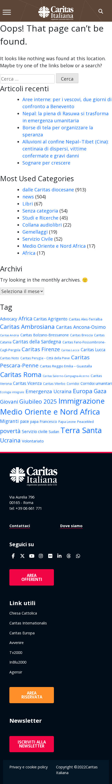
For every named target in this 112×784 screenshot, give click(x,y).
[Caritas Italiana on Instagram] (41, 556)
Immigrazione (81, 401)
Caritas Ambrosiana (27, 327)
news (28, 196)
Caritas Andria (9, 335)
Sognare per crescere (46, 163)
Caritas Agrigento (50, 319)
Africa (28, 253)
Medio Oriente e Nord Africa (54, 246)
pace (24, 421)
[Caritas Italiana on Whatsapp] (78, 556)
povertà (10, 431)
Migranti (9, 421)
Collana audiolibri (42, 225)
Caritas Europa (22, 632)
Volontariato (33, 440)
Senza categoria (40, 211)
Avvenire (16, 642)
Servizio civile (34, 431)
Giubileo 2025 (38, 401)
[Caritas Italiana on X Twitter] (22, 556)
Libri (27, 203)
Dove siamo (71, 525)
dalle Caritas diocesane (48, 189)
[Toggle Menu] (7, 12)
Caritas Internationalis (28, 623)
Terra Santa (81, 430)
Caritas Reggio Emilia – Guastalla (66, 366)
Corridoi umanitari (96, 383)
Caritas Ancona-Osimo (81, 327)
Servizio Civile (37, 239)
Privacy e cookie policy (28, 766)
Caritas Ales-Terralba (85, 319)
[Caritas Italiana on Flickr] (50, 556)
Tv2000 (15, 652)
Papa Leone (67, 422)
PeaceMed (85, 421)
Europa (82, 391)
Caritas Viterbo (54, 383)
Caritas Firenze (41, 349)
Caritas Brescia (81, 335)
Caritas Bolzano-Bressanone (44, 334)
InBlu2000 (17, 662)
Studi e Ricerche (40, 218)
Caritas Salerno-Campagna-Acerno (66, 376)
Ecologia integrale (12, 392)
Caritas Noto (9, 358)
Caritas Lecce (70, 350)
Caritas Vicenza (27, 383)
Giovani (9, 401)
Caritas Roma (20, 374)
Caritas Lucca (93, 350)
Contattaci (19, 525)
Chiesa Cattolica (23, 613)
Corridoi (73, 383)
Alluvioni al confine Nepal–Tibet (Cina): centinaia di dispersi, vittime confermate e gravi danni (65, 148)
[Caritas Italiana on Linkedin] (59, 556)
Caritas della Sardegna (37, 341)
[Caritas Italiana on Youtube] (31, 556)
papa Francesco (43, 421)
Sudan (54, 431)
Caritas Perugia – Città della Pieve (45, 358)
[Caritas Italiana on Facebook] (13, 556)
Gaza (100, 391)
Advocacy (8, 319)
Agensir (15, 672)
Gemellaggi (35, 232)
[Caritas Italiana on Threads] (69, 556)
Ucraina (10, 440)
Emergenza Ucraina (49, 391)
